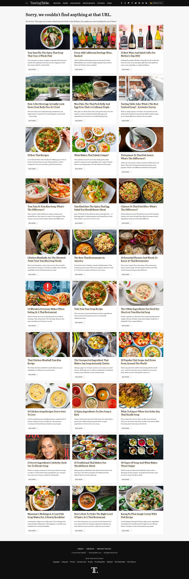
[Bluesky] (136, 3)
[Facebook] (122, 3)
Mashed (110, 562)
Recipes (56, 3)
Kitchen (101, 3)
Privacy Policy (104, 549)
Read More (32, 69)
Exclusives (75, 3)
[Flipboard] (129, 3)
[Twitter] (125, 3)
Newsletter (157, 3)
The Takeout (131, 562)
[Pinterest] (132, 3)
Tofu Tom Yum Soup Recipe (88, 309)
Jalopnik (65, 562)
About (81, 549)
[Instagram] (139, 3)
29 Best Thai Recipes (38, 155)
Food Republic (100, 562)
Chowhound (81, 562)
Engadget (56, 562)
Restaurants (89, 3)
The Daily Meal (120, 562)
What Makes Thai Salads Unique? (91, 155)
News (65, 3)
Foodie (90, 562)
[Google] (143, 3)
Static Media (81, 552)
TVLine (72, 562)
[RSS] (146, 3)
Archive (90, 549)
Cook (109, 3)
